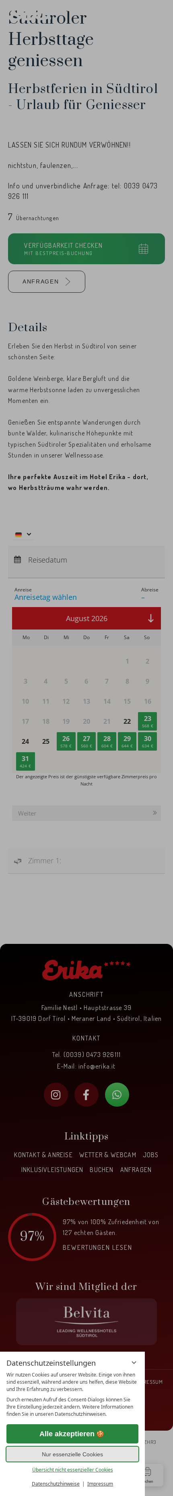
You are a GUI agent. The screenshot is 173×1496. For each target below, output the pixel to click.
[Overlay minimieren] (134, 1362)
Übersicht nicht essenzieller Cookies (72, 1469)
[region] (72, 1394)
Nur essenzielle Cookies (72, 1454)
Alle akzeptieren (67, 1434)
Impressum (100, 1483)
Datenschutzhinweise (56, 1483)
